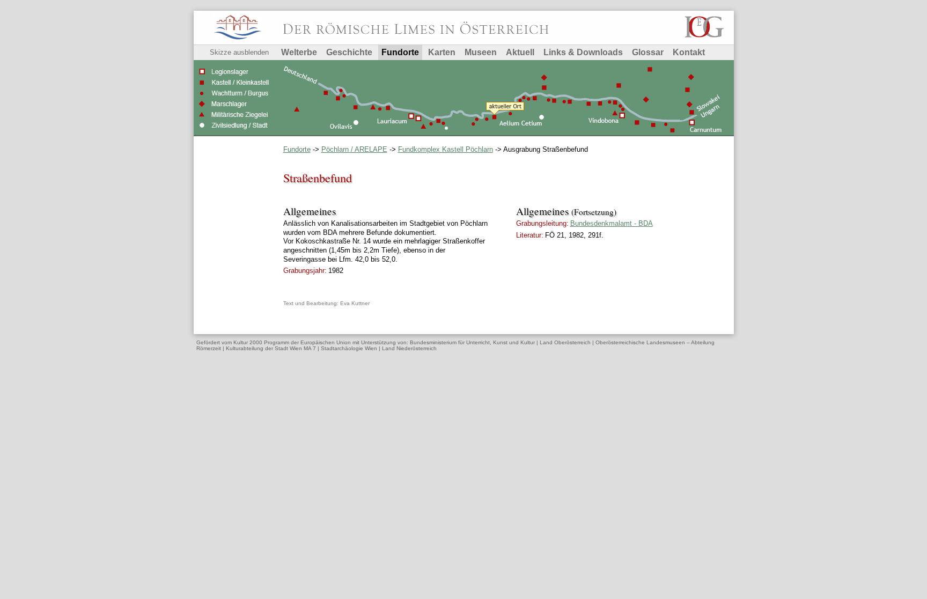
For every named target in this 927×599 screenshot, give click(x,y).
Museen (481, 52)
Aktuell (520, 52)
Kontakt (689, 52)
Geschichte (349, 52)
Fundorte (400, 52)
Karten (441, 52)
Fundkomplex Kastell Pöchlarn (445, 149)
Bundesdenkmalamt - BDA (611, 223)
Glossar (648, 52)
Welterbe (299, 52)
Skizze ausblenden (239, 52)
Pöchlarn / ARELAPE (354, 149)
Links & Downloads (583, 52)
